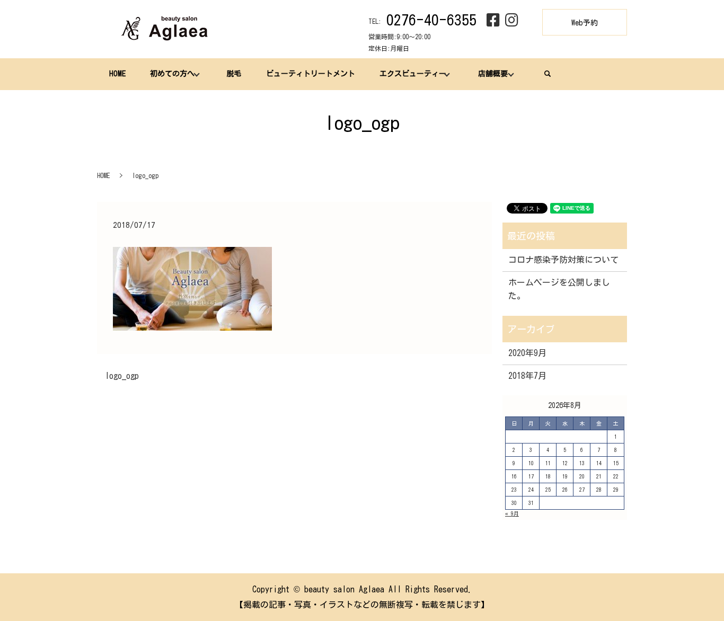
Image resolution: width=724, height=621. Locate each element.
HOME (117, 73)
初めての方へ (172, 73)
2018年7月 (527, 375)
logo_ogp (122, 375)
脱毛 (233, 73)
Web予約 (584, 22)
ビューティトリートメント (310, 73)
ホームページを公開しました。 (559, 289)
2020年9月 (527, 353)
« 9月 (512, 513)
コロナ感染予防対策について (563, 259)
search (547, 74)
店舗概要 (493, 73)
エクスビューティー (412, 73)
